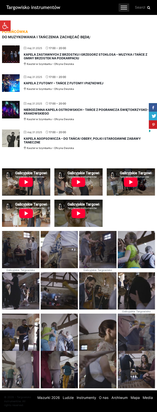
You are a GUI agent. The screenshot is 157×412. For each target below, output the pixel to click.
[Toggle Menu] (124, 7)
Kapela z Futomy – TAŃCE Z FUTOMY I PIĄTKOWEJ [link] (63, 83)
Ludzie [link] (68, 398)
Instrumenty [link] (86, 398)
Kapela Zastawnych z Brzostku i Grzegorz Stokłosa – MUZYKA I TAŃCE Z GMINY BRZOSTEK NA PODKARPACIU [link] (85, 56)
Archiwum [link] (119, 398)
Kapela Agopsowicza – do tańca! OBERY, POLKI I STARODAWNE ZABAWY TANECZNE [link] (82, 140)
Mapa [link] (135, 398)
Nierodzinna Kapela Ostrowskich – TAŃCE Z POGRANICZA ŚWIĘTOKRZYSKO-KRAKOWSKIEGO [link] (86, 111)
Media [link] (148, 398)
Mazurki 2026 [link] (48, 398)
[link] (5, 25)
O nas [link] (104, 398)
